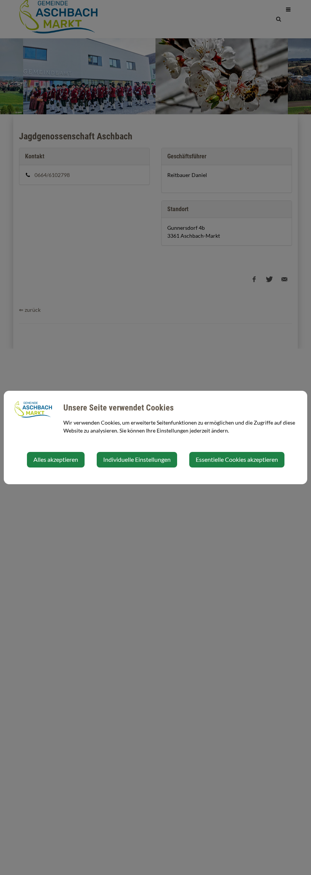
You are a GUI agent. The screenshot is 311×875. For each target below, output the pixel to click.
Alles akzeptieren (55, 459)
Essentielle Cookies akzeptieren (237, 459)
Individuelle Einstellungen (137, 459)
